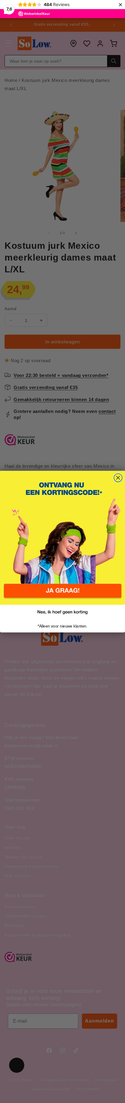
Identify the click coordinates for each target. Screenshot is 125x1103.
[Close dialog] (118, 477)
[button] (62, 594)
